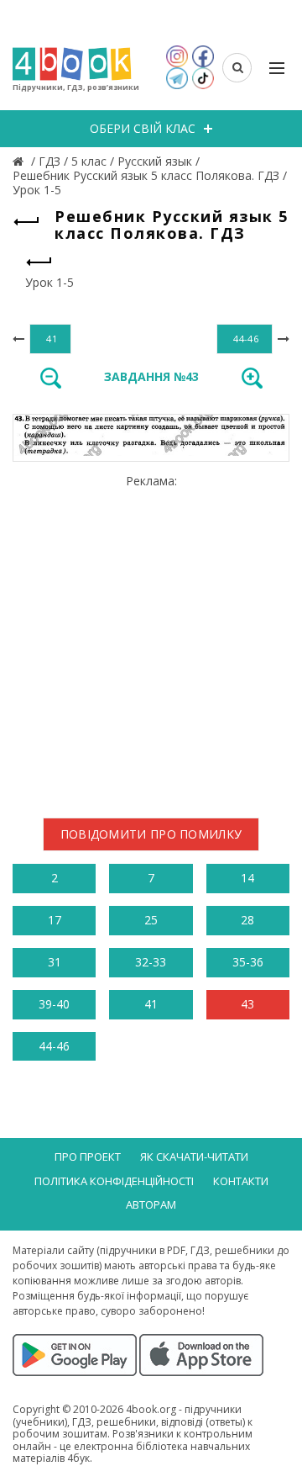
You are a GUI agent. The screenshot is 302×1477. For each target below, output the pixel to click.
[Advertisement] (151, 640)
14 (247, 878)
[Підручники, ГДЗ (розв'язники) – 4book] (20, 161)
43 (247, 1004)
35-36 (247, 962)
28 (247, 920)
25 (151, 920)
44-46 (54, 1046)
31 (54, 962)
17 (54, 920)
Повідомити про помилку (151, 834)
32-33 (150, 962)
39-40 (54, 1004)
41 (151, 1004)
